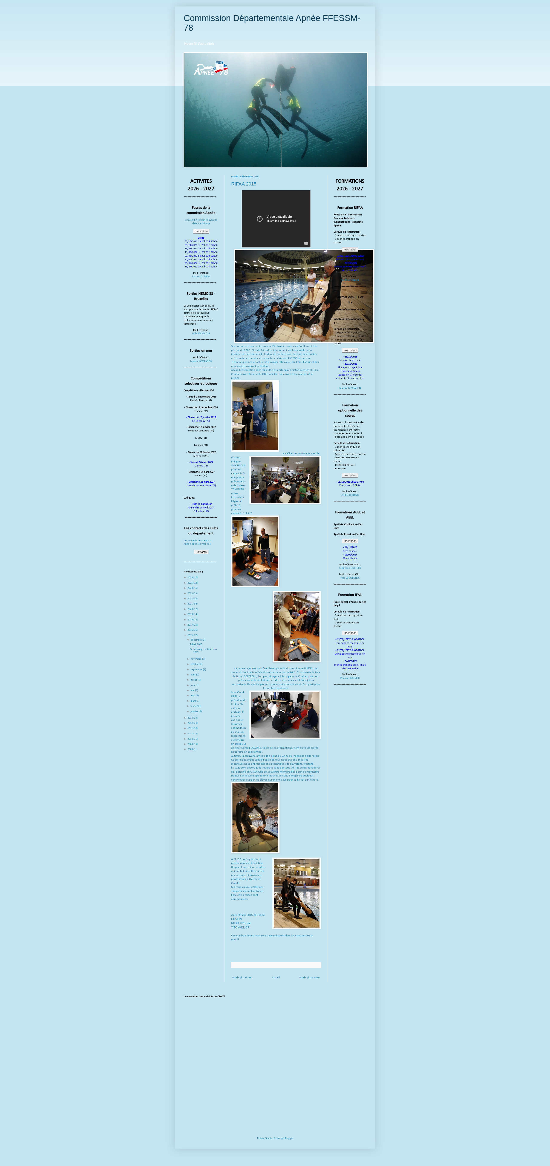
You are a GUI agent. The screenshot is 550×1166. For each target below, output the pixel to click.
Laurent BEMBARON (201, 361)
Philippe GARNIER (350, 678)
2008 (190, 749)
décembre (196, 640)
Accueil (276, 977)
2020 (190, 609)
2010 (190, 739)
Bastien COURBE (201, 276)
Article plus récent (242, 977)
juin (193, 685)
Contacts (201, 552)
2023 (190, 593)
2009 (190, 744)
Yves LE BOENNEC (350, 578)
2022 (190, 598)
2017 (190, 625)
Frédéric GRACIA (350, 280)
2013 (190, 723)
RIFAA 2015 (196, 644)
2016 (190, 630)
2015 (190, 635)
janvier (195, 711)
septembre (197, 669)
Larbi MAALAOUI (201, 333)
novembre (196, 659)
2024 (190, 588)
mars (193, 701)
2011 (190, 733)
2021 (190, 604)
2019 (190, 614)
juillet (194, 680)
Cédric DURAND (350, 495)
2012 (190, 728)
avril (193, 695)
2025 (190, 583)
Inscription (201, 231)
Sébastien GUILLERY (350, 568)
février (194, 706)
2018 (190, 619)
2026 (190, 577)
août (193, 675)
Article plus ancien (309, 977)
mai (193, 690)
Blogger (289, 1138)
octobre (195, 664)
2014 (190, 718)
